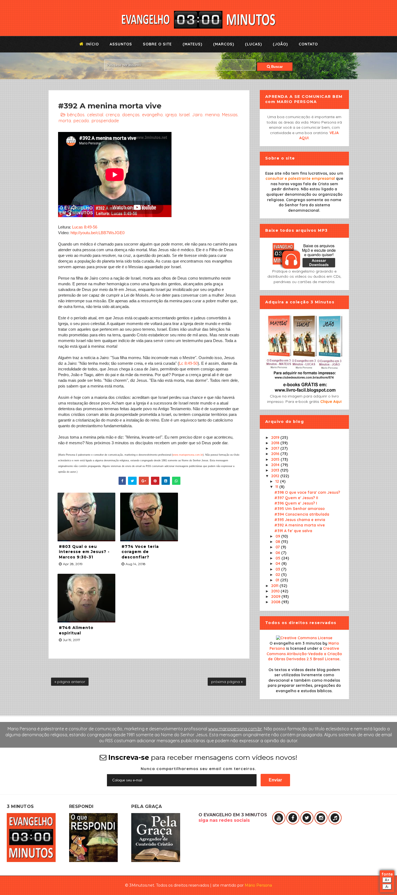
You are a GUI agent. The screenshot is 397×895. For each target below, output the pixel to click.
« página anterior (70, 681)
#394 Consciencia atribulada (301, 514)
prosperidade (105, 120)
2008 (276, 601)
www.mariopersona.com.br (188, 454)
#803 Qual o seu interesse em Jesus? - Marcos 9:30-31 (84, 551)
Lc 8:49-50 (188, 363)
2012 (275, 475)
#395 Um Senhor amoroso (299, 508)
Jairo (197, 114)
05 (278, 558)
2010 (276, 591)
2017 (275, 448)
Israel (184, 114)
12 (277, 481)
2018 (275, 442)
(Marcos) (223, 44)
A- (387, 887)
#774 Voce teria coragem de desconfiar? (140, 551)
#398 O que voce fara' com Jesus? (307, 492)
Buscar (276, 67)
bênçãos (76, 114)
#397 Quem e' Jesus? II (296, 497)
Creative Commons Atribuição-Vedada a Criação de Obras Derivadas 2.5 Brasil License (304, 653)
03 (278, 569)
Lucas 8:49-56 (84, 227)
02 (278, 574)
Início (92, 44)
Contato (308, 44)
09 (278, 536)
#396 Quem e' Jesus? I (295, 503)
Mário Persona (258, 885)
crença (113, 114)
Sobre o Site (157, 44)
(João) (280, 44)
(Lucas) (253, 44)
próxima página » (227, 681)
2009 (276, 596)
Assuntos (121, 44)
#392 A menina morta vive (299, 525)
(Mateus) (192, 44)
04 (278, 563)
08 (278, 541)
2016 (275, 453)
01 (277, 580)
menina (212, 114)
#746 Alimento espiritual (76, 630)
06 (278, 552)
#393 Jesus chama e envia (299, 519)
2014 (276, 464)
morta (65, 120)
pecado (81, 120)
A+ (387, 880)
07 (278, 547)
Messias (230, 114)
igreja (171, 114)
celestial (95, 114)
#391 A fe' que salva (293, 530)
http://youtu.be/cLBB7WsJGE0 (97, 232)
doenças (131, 114)
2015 (276, 459)
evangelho (152, 114)
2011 (275, 585)
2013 (275, 470)
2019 (275, 437)
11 (277, 486)
